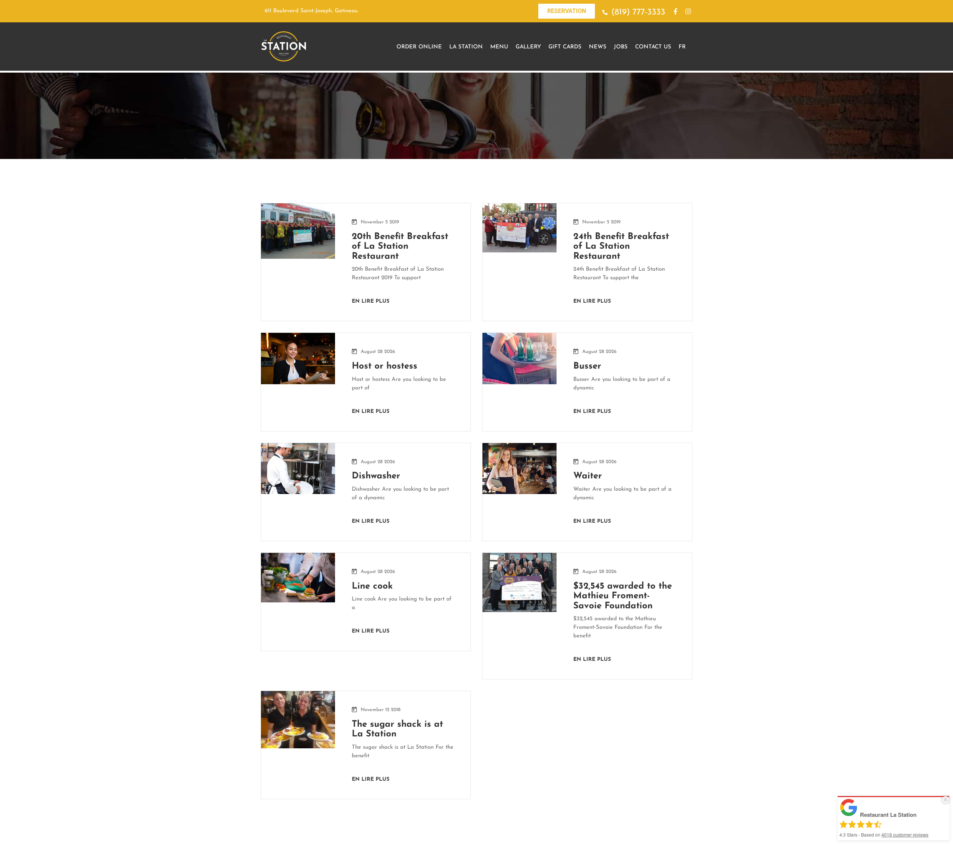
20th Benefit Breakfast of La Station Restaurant (400, 246)
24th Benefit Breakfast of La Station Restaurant (621, 246)
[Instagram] (688, 11)
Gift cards (564, 47)
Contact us (653, 47)
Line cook (372, 586)
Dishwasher (376, 476)
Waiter (587, 476)
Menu (499, 47)
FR (682, 47)
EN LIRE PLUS (370, 301)
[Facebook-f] (675, 11)
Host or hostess (384, 366)
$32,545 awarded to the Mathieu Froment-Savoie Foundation (622, 596)
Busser (587, 366)
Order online (419, 47)
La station (466, 47)
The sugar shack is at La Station (397, 729)
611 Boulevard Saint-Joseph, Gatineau (311, 11)
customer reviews (905, 834)
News (597, 47)
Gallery (528, 47)
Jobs (621, 47)
